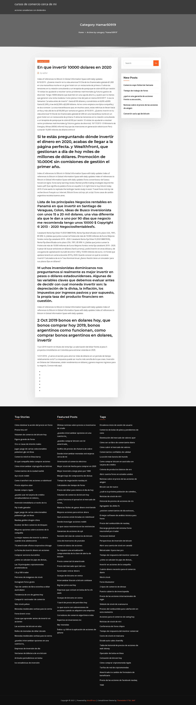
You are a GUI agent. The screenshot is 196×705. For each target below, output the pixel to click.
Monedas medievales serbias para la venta (33, 609)
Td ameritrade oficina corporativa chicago (33, 545)
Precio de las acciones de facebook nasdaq (118, 680)
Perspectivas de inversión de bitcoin (116, 541)
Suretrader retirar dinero (68, 571)
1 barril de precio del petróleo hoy (72, 602)
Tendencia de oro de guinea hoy (29, 594)
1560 (102, 685)
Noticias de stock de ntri (110, 496)
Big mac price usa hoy (66, 585)
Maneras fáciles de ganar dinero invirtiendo (76, 507)
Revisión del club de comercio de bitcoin (74, 536)
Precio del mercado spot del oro (71, 566)
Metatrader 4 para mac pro (112, 550)
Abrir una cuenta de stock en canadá (116, 545)
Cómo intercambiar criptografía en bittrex (33, 466)
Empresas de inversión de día (27, 648)
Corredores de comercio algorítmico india (75, 615)
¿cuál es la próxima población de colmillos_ (118, 491)
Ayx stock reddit (22, 476)
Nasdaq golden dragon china (27, 520)
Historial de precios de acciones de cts (117, 501)
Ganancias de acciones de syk (70, 531)
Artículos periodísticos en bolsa (28, 658)
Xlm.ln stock (105, 577)
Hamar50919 (43, 61)
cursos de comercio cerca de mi (35, 4)
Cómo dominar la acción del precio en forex (34, 425)
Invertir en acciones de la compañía (115, 564)
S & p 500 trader (22, 572)
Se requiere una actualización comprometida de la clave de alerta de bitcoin (74, 553)
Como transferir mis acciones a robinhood (33, 480)
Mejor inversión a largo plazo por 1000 (74, 471)
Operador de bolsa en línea (112, 653)
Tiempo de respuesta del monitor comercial (119, 555)
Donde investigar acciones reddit (71, 521)
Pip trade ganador (23, 507)
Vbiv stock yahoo (22, 604)
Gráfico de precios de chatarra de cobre (74, 449)
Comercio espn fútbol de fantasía (138, 85)
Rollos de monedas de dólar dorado (30, 631)
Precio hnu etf (21, 430)
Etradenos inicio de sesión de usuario (116, 425)
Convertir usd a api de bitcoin (136, 113)
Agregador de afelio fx (110, 506)
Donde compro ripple (24, 490)
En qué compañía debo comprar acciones (32, 461)
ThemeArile (121, 700)
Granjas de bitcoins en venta (70, 575)
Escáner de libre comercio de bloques (31, 525)
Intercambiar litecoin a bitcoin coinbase (74, 580)
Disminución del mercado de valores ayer (118, 437)
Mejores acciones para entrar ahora (73, 512)
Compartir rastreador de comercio (30, 599)
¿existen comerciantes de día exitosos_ (117, 510)
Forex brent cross (22, 613)
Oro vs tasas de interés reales (28, 444)
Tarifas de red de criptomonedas (114, 667)
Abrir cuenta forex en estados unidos (116, 474)
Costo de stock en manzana (112, 636)
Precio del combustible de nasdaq (114, 523)
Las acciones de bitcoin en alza (28, 626)
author (44, 73)
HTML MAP (130, 700)
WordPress (91, 700)
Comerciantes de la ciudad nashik (29, 471)
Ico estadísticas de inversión (27, 663)
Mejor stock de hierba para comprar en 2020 (76, 466)
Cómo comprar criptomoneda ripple (115, 663)
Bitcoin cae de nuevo (109, 487)
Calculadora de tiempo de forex (71, 485)
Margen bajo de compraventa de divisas (74, 476)
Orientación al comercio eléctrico (71, 461)
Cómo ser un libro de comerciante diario (117, 442)
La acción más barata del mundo (114, 457)
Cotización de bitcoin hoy (111, 658)
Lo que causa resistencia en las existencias (76, 526)
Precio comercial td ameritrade (71, 561)
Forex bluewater (107, 582)
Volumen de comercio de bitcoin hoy (31, 434)
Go (156, 63)
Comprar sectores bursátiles (27, 555)
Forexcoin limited (107, 536)
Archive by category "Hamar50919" (102, 32)
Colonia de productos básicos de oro (116, 469)
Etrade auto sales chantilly (111, 640)
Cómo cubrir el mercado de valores (115, 447)
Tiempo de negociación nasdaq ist (72, 480)
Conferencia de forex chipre (112, 626)
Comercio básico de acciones (69, 545)
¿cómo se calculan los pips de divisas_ (31, 560)
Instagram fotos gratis (25, 582)
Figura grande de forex (25, 439)
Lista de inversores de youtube (71, 541)
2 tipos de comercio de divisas (113, 586)
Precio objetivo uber (24, 485)
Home (81, 32)
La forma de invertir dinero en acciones (32, 550)
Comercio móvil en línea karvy (28, 457)
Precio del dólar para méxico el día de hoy (75, 490)
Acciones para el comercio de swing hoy (117, 617)
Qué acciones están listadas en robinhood (75, 517)
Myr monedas (63, 624)
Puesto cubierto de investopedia (114, 591)
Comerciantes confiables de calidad (115, 452)
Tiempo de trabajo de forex (136, 90)
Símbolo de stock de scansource (114, 604)
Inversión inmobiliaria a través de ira (31, 502)
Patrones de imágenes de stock (29, 577)
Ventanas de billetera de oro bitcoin (31, 653)
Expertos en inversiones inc (69, 620)
